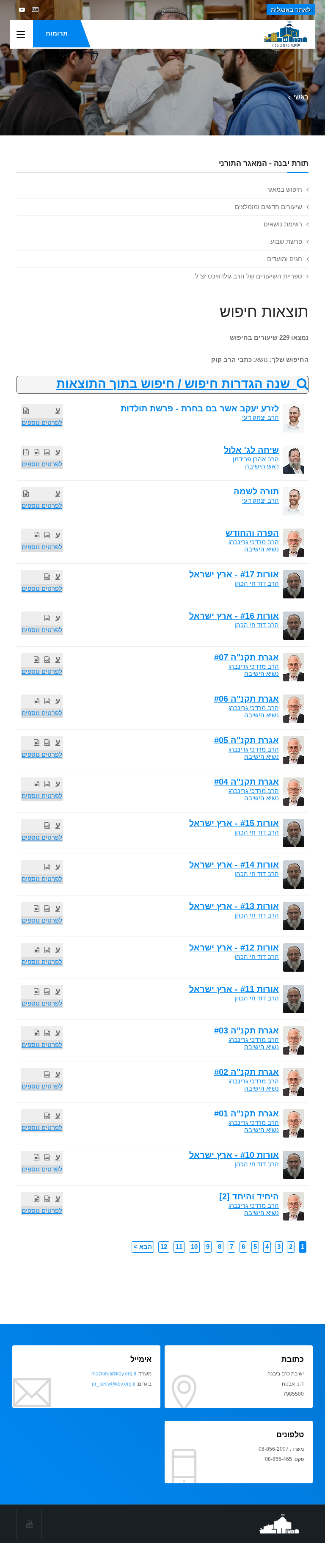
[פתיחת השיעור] (26, 410)
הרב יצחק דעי (260, 417)
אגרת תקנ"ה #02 (246, 1072)
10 (194, 1246)
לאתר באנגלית (291, 9)
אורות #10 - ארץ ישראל (234, 1155)
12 (163, 1246)
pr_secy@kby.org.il (113, 1384)
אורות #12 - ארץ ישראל (234, 947)
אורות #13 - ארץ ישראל (234, 906)
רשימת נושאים (283, 224)
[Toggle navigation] (21, 35)
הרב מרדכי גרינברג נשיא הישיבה (254, 545)
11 (179, 1246)
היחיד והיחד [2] (249, 1196)
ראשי (301, 97)
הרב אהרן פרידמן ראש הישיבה (256, 462)
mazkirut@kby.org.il (113, 1374)
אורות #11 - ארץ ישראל (234, 989)
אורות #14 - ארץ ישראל (234, 864)
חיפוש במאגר (284, 189)
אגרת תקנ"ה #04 (246, 781)
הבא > (143, 1246)
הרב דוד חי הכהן (256, 583)
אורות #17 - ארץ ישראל (234, 574)
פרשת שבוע (286, 241)
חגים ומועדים (284, 258)
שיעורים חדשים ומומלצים (268, 206)
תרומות (57, 33)
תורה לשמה (256, 491)
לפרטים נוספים (42, 422)
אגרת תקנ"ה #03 (246, 1030)
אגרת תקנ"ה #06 (246, 698)
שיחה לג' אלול (251, 450)
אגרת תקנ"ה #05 (246, 740)
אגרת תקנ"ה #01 (246, 1113)
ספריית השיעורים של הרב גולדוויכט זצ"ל (248, 276)
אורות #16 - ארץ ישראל (234, 615)
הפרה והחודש (252, 532)
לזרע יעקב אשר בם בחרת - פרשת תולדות (200, 408)
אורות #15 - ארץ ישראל (234, 823)
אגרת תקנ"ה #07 (246, 657)
